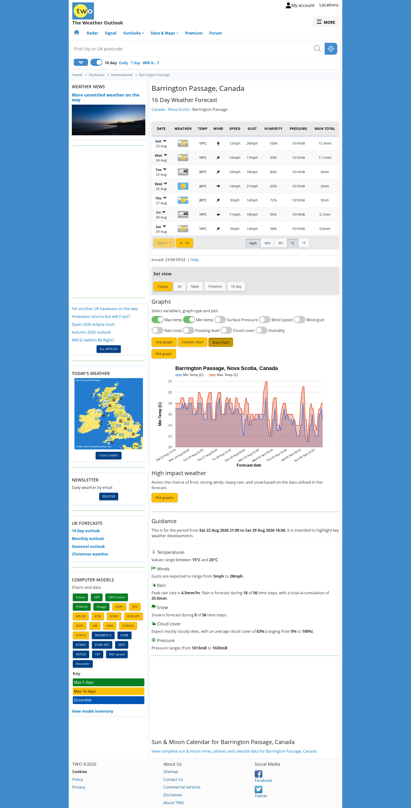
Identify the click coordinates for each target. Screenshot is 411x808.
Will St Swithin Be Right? (93, 340)
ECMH (114, 616)
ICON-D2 (82, 607)
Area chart (220, 342)
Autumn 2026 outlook (91, 332)
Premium (194, 33)
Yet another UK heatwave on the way (105, 308)
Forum (215, 33)
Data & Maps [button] (163, 33)
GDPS (79, 626)
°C (292, 243)
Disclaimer (172, 795)
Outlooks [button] (132, 33)
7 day (135, 62)
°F (303, 243)
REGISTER (108, 496)
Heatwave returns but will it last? (101, 316)
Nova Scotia (178, 109)
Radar (92, 33)
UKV (96, 597)
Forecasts (96, 75)
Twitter (261, 795)
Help (195, 259)
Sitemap (170, 771)
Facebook (263, 780)
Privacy (78, 787)
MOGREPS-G (103, 635)
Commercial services (182, 787)
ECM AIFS (133, 616)
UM (95, 626)
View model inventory (92, 711)
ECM (98, 616)
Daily (123, 62)
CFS (97, 654)
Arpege (101, 607)
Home (77, 75)
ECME (124, 635)
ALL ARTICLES (109, 349)
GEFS (121, 645)
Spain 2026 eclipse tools (93, 324)
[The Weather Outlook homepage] (77, 33)
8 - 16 (184, 243)
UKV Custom (116, 597)
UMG (109, 626)
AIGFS (119, 607)
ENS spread (117, 654)
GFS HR (81, 616)
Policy (77, 779)
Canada (158, 109)
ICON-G (81, 635)
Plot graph (164, 353)
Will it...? (151, 62)
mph (253, 243)
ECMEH (81, 645)
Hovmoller (83, 664)
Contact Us (173, 779)
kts (281, 243)
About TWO (173, 802)
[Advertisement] (109, 222)
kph (268, 243)
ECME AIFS (102, 645)
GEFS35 (81, 654)
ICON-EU (128, 626)
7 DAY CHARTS (108, 455)
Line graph (164, 342)
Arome (80, 597)
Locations (329, 5)
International (121, 75)
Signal (111, 33)
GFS (134, 607)
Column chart (192, 342)
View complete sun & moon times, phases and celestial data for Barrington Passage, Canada (234, 751)
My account (302, 5)
